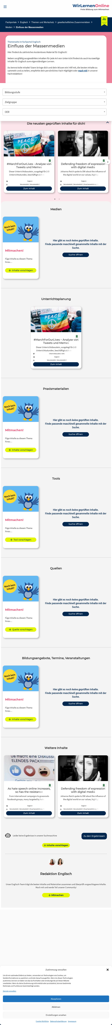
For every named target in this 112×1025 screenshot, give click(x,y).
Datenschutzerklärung (58, 1021)
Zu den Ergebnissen (94, 836)
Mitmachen (57, 895)
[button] (107, 969)
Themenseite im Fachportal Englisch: (24, 41)
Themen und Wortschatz (42, 22)
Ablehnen (56, 1006)
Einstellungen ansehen (56, 1015)
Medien (9, 27)
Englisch (24, 22)
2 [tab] (59, 199)
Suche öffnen (76, 254)
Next (107, 161)
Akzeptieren (56, 998)
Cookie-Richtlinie (42, 1021)
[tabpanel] (29, 162)
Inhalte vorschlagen (22, 270)
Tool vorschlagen (22, 539)
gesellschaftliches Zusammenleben (74, 22)
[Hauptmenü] (5, 7)
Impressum (72, 1021)
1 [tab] (54, 199)
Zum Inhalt (29, 188)
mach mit (82, 70)
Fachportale (11, 22)
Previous (3, 161)
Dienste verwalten (9, 991)
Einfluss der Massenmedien (29, 27)
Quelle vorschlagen (22, 629)
